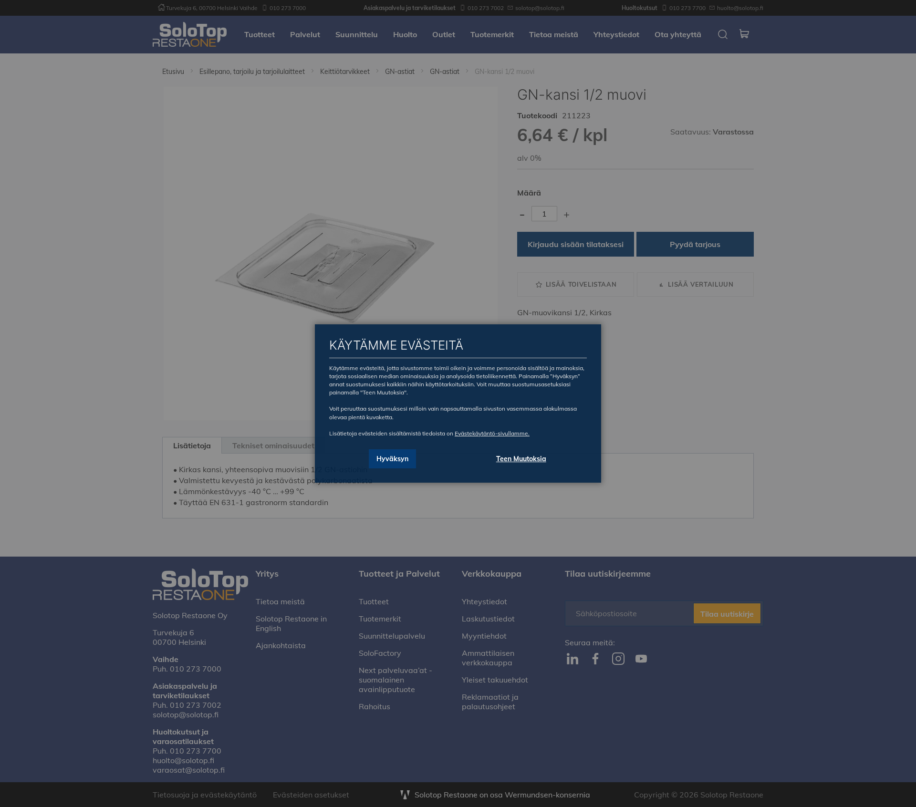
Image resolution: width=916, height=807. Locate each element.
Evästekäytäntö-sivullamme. (492, 433)
